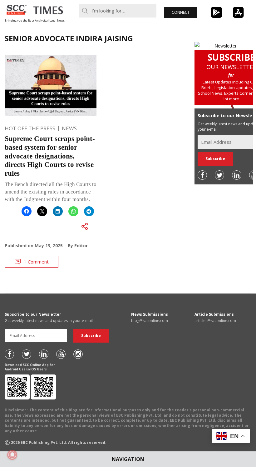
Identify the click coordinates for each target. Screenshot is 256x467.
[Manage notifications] (12, 455)
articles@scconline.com (215, 320)
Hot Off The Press (30, 128)
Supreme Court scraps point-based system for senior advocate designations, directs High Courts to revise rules (50, 156)
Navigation (128, 459)
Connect (181, 12)
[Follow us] (202, 175)
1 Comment (36, 262)
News (69, 128)
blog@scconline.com (149, 320)
